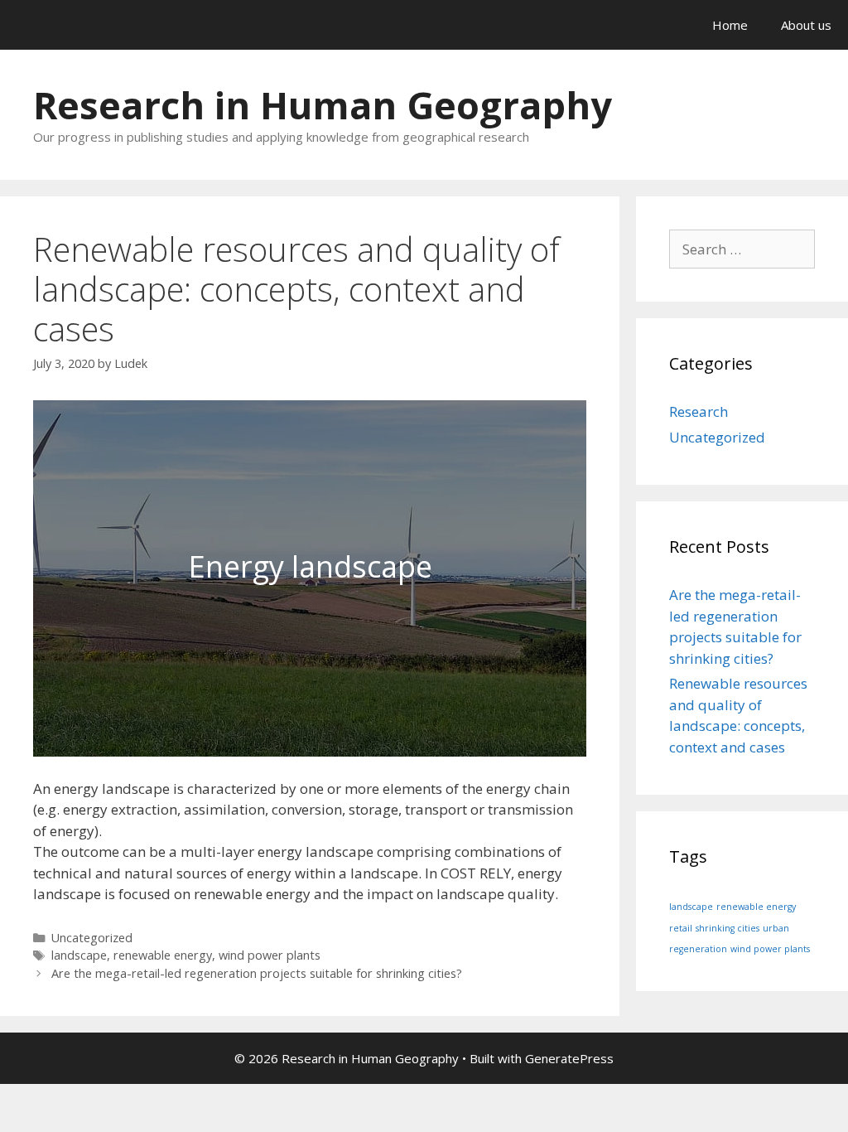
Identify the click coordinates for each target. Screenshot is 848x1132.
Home (730, 25)
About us (806, 25)
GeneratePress (569, 1058)
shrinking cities (727, 928)
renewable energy (162, 955)
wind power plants (269, 955)
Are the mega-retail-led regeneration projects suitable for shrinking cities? (256, 973)
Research (698, 411)
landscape (79, 955)
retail (680, 928)
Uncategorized (91, 938)
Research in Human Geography (322, 105)
